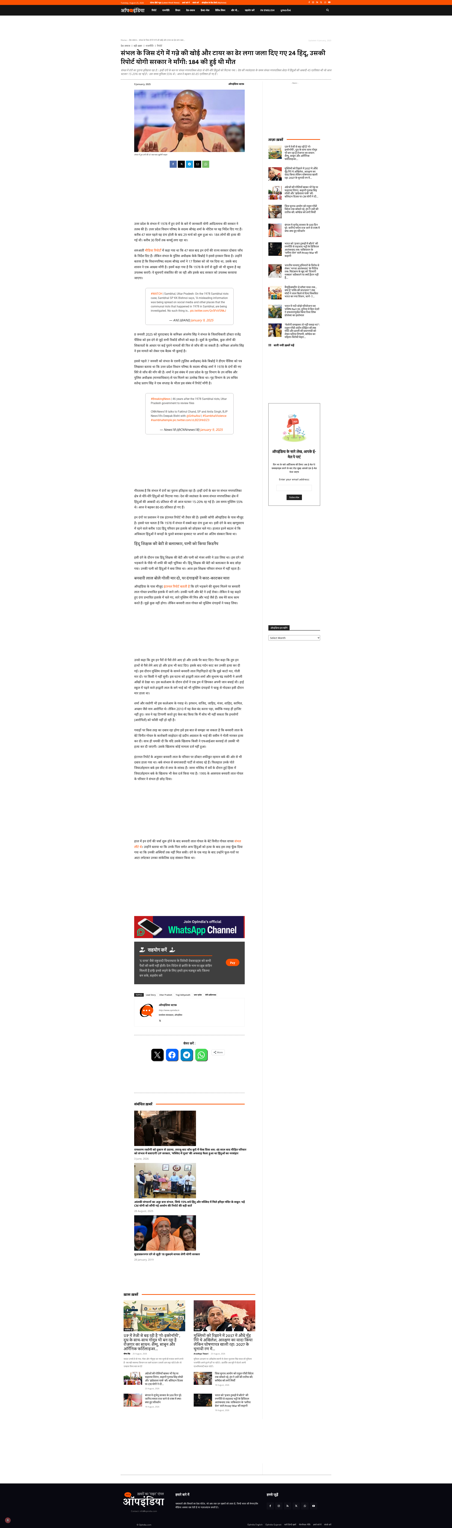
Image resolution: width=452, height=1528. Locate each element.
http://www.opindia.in (169, 1010)
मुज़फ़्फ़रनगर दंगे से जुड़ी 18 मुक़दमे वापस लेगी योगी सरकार (167, 1254)
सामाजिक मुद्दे (128, 1329)
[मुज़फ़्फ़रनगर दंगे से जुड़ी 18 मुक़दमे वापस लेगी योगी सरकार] (191, 1233)
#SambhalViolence (214, 416)
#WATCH (156, 293)
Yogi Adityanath (183, 994)
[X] (321, 3)
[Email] (197, 164)
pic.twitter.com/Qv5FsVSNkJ (208, 310)
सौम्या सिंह (127, 1353)
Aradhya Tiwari (201, 1353)
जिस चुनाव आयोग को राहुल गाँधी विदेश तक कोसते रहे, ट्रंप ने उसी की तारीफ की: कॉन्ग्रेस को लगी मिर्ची (234, 1377)
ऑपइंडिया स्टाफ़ (236, 84)
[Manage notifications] (8, 1520)
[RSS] (317, 3)
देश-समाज (133, 40)
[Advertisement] (189, 811)
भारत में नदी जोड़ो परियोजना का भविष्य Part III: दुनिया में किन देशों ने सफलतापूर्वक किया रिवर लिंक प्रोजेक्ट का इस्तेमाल (302, 311)
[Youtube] (329, 3)
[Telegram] (189, 164)
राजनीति (149, 46)
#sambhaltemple (161, 420)
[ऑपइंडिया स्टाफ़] (146, 1012)
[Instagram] (313, 3)
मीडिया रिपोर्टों (153, 250)
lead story (151, 994)
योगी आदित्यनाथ (210, 994)
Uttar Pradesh (165, 994)
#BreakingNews (160, 399)
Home (124, 40)
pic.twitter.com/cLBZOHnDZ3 (191, 420)
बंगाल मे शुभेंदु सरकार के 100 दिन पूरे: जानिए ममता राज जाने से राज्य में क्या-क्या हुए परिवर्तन (163, 1399)
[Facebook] (309, 3)
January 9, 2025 (202, 320)
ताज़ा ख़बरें (275, 139)
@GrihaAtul (193, 416)
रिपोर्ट (159, 46)
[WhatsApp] (325, 3)
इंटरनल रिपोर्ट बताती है (177, 586)
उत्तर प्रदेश (198, 994)
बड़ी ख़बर (138, 46)
